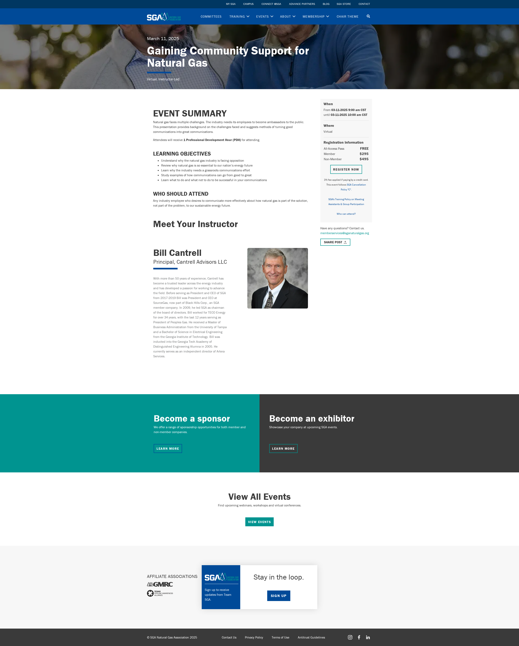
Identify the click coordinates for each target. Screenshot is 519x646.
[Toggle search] (368, 16)
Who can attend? (346, 214)
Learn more (168, 448)
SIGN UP (279, 595)
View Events (259, 522)
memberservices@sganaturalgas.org (344, 233)
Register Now (346, 169)
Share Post (333, 242)
